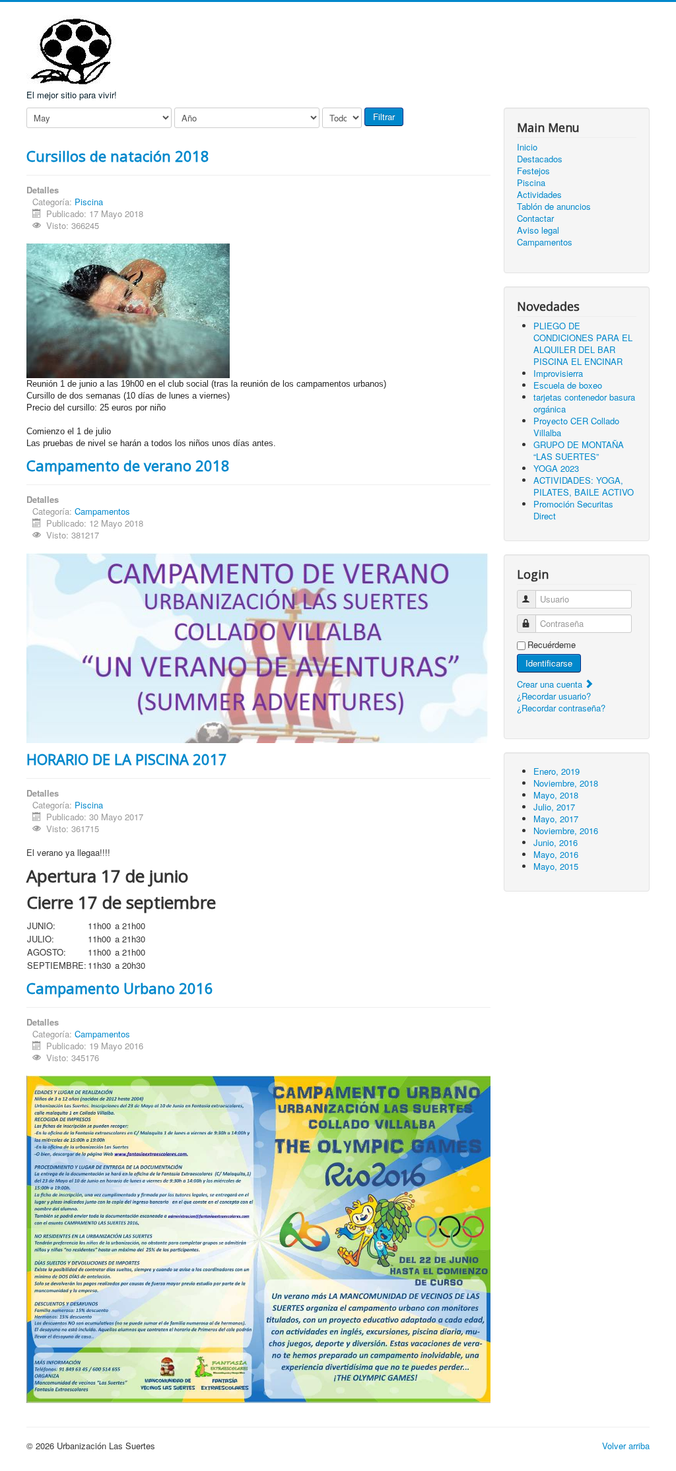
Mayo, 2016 (555, 854)
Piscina (89, 201)
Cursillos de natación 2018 (117, 156)
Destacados (539, 159)
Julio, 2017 (554, 807)
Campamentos (102, 511)
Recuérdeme (551, 645)
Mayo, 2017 (555, 818)
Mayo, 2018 (555, 795)
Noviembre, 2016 (565, 830)
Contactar (535, 218)
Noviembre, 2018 (565, 783)
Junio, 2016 (555, 842)
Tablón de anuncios (554, 206)
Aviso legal (538, 230)
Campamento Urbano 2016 (119, 988)
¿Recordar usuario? (554, 696)
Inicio (527, 147)
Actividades (539, 195)
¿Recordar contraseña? (561, 708)
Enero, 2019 (556, 771)
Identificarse (548, 663)
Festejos (533, 171)
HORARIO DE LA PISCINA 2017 (126, 759)
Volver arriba (626, 1445)
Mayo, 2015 (555, 866)
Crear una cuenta (551, 684)
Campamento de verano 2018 (128, 465)
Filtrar (384, 116)
